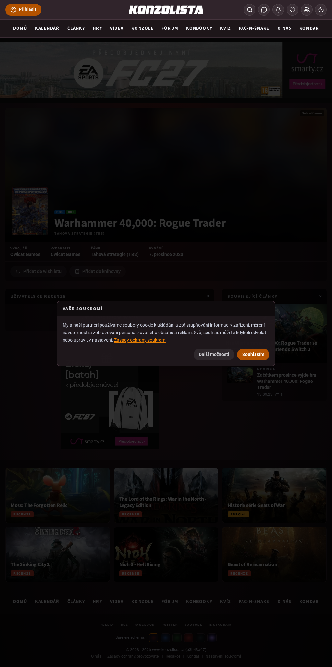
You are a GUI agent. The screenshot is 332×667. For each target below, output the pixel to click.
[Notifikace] (278, 10)
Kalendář (47, 28)
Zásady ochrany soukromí (140, 339)
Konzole (142, 28)
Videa (117, 28)
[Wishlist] (292, 10)
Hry (97, 28)
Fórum (169, 28)
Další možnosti (214, 354)
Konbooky (199, 28)
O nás (285, 28)
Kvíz (225, 28)
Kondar (309, 28)
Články (76, 28)
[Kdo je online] (307, 10)
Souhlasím (253, 354)
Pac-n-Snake (254, 28)
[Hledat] (249, 10)
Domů (20, 28)
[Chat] (264, 10)
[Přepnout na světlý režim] (321, 10)
